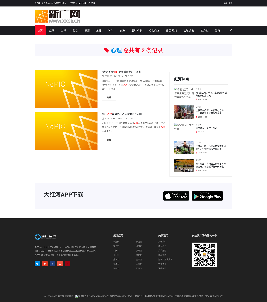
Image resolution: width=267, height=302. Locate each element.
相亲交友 (154, 30)
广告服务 (162, 250)
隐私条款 (162, 254)
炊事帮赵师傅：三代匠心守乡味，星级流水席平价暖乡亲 (210, 112)
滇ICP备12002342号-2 (121, 296)
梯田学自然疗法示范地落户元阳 (122, 114)
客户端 (205, 30)
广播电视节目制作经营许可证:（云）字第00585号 (199, 296)
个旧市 (116, 250)
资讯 (63, 30)
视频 (87, 30)
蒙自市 (116, 245)
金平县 (139, 259)
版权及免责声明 (165, 259)
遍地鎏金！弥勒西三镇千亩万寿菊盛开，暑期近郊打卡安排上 (211, 165)
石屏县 (198, 142)
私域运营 (188, 30)
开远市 (130, 76)
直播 (99, 30)
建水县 (116, 259)
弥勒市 (198, 124)
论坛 (218, 30)
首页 (40, 30)
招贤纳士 (162, 263)
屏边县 (139, 241)
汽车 (110, 30)
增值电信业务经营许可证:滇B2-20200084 (154, 296)
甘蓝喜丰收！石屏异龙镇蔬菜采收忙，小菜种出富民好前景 (211, 147)
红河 (52, 30)
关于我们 (162, 241)
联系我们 (162, 245)
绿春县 (139, 254)
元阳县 (198, 89)
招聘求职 (136, 30)
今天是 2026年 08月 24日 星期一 (83, 3)
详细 (109, 97)
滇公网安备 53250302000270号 (93, 296)
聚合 (75, 30)
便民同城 (171, 30)
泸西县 (139, 250)
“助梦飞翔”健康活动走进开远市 (121, 71)
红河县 (139, 268)
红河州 (130, 118)
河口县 (139, 245)
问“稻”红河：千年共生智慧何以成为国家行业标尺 (211, 94)
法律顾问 (162, 268)
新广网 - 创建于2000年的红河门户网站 (50, 3)
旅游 (122, 30)
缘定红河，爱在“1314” (206, 128)
